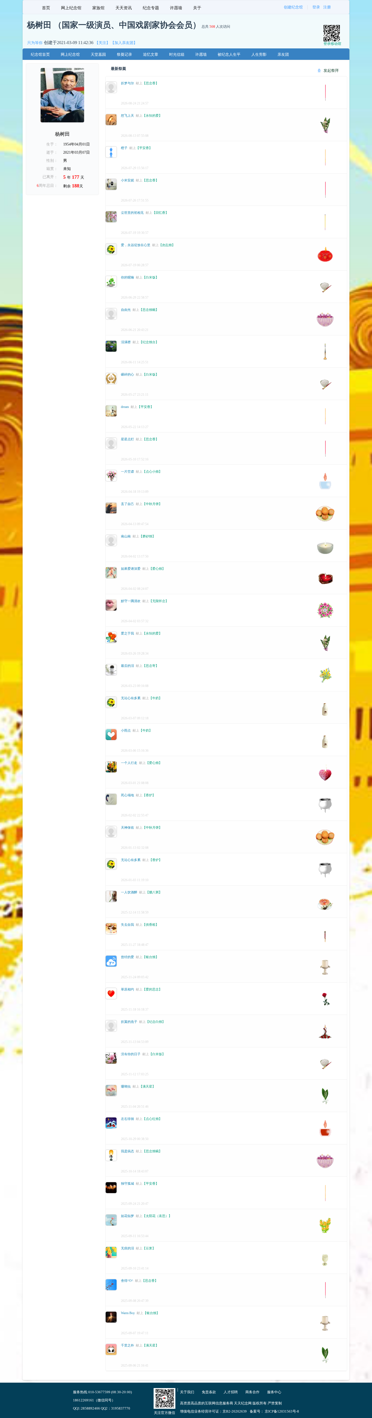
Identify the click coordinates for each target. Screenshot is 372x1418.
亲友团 (283, 54)
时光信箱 (176, 54)
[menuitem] (46, 7)
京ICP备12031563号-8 (282, 1411)
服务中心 (274, 1392)
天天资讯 (123, 8)
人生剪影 (259, 54)
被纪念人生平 (229, 54)
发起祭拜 (330, 71)
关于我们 (187, 1392)
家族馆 (98, 8)
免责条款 (209, 1392)
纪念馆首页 (40, 54)
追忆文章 (150, 54)
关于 (197, 8)
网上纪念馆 (71, 8)
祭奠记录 (124, 54)
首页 (46, 8)
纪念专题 (151, 8)
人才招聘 (231, 1392)
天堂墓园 (98, 54)
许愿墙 (176, 8)
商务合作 (252, 1392)
